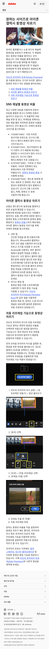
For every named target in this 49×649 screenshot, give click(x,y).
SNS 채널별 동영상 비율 (22, 88)
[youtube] (21, 614)
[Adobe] (12, 3)
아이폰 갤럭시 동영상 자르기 (24, 92)
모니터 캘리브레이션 (24, 551)
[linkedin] (17, 614)
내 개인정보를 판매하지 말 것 (12, 624)
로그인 (42, 3)
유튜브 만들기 (21, 222)
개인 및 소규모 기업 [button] (11, 575)
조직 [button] (5, 586)
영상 (4, 10)
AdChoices (28, 624)
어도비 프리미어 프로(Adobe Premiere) (24, 77)
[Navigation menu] (3, 3)
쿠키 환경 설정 (28, 621)
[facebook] (5, 614)
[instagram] (9, 614)
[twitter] (13, 614)
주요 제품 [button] (7, 602)
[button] (35, 4)
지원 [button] (5, 591)
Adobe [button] (6, 596)
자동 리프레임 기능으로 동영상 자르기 (25, 97)
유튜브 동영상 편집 (30, 172)
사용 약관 (19, 621)
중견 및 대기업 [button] (9, 581)
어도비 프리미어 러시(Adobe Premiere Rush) (25, 294)
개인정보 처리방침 (9, 621)
